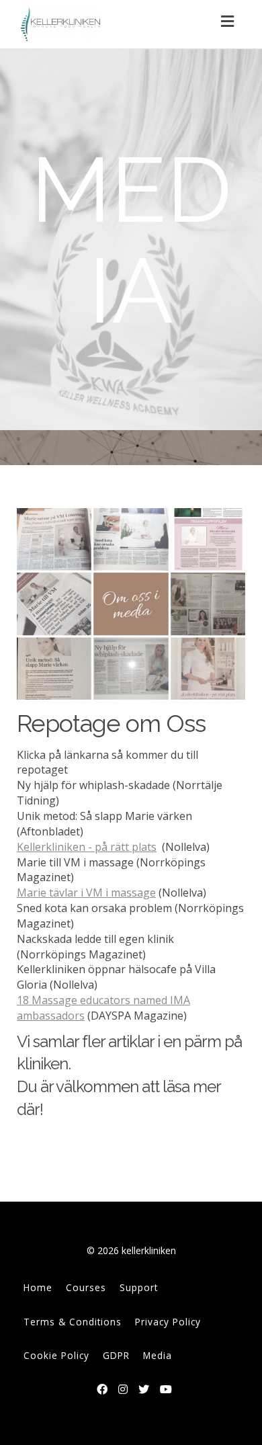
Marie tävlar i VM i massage (86, 892)
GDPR (116, 1355)
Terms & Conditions (73, 1321)
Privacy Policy (168, 1321)
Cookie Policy (56, 1355)
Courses (86, 1287)
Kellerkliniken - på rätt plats (87, 846)
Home (38, 1287)
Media (157, 1355)
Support (139, 1287)
